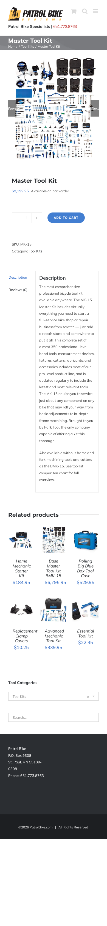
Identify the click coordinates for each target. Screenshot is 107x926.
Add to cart (66, 218)
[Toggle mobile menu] (96, 11)
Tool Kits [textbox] (51, 696)
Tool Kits (35, 251)
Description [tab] (18, 277)
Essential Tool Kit (85, 633)
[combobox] (53, 696)
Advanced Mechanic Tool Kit (54, 635)
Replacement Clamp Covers (25, 635)
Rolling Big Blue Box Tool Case (85, 568)
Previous (12, 108)
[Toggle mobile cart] (74, 11)
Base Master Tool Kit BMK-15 (53, 568)
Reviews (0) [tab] (18, 289)
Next (95, 108)
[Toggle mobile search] (85, 11)
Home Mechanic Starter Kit (22, 568)
